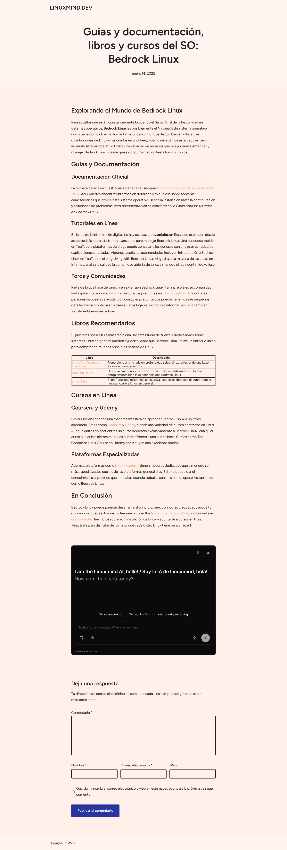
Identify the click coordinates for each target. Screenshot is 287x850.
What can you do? (110, 614)
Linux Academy (127, 465)
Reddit (114, 293)
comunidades (82, 519)
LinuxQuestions (175, 293)
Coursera (115, 425)
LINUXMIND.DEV (71, 7)
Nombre (79, 765)
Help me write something (173, 614)
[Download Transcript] (208, 552)
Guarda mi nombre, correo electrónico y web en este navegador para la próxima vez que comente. (144, 791)
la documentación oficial (170, 513)
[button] (81, 638)
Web (173, 765)
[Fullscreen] (198, 552)
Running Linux (82, 373)
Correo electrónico (136, 765)
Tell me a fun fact (139, 614)
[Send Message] (205, 638)
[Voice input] (194, 638)
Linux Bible (79, 381)
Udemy (130, 425)
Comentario (81, 713)
